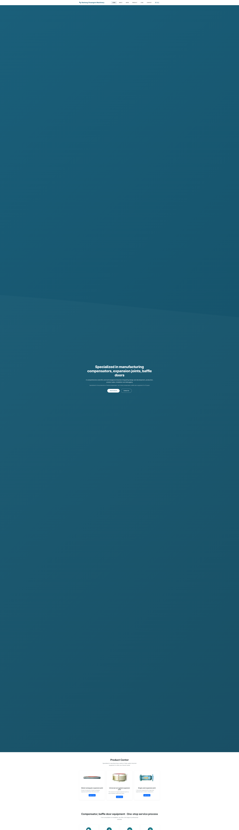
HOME (113, 2)
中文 (158, 2)
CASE (142, 2)
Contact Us (126, 390)
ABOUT (120, 2)
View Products (113, 390)
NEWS (127, 2)
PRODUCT (134, 2)
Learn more (92, 795)
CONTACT (149, 2)
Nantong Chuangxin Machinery (93, 2)
